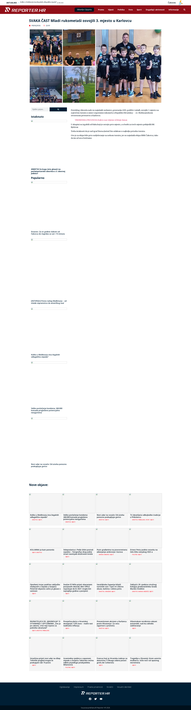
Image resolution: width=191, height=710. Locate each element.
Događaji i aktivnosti (155, 9)
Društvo (35, 520)
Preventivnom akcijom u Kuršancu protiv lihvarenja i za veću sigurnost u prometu (112, 623)
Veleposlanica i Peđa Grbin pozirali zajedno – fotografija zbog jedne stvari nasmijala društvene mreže (78, 552)
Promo (101, 9)
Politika (121, 9)
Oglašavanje (65, 687)
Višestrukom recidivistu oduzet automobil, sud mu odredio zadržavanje (143, 623)
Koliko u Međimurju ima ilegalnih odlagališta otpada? (38, 2)
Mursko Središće (104, 554)
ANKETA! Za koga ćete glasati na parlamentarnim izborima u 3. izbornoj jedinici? (48, 171)
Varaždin (108, 591)
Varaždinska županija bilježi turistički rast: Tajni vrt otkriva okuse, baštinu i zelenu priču (110, 586)
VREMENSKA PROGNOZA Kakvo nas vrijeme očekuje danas (101, 120)
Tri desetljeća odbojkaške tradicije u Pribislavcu (145, 516)
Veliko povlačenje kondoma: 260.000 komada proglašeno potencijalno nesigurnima (46, 410)
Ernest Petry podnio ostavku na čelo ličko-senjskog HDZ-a (144, 551)
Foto (131, 9)
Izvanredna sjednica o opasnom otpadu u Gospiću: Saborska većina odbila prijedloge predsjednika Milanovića (78, 661)
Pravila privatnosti (95, 687)
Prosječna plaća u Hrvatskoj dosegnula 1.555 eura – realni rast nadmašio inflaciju (78, 623)
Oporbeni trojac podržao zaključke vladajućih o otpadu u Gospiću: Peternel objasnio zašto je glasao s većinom (45, 587)
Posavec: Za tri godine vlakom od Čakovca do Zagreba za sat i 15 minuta (48, 232)
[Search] (58, 109)
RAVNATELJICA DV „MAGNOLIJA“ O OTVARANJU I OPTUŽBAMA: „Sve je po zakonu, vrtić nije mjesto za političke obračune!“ (45, 624)
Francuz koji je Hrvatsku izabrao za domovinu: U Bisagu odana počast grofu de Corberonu (112, 660)
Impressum (79, 687)
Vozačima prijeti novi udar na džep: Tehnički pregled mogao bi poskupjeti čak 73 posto (45, 660)
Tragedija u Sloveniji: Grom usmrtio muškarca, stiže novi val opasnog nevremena (145, 660)
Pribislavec (141, 520)
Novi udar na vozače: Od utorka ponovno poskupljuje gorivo (49, 465)
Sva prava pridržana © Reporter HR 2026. (95, 708)
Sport (139, 9)
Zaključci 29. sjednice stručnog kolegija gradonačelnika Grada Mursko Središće (143, 586)
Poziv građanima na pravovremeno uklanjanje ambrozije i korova (112, 551)
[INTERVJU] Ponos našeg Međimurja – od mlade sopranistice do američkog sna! (49, 302)
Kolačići (110, 687)
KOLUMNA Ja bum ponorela (42, 550)
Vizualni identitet (124, 687)
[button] (184, 9)
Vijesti (111, 9)
